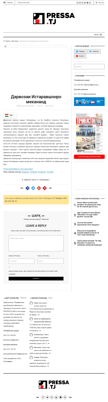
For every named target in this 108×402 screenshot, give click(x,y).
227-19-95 (78, 94)
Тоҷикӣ (19, 3)
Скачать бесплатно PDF (89, 157)
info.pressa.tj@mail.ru (11, 340)
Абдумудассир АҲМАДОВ (26, 106)
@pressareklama (90, 94)
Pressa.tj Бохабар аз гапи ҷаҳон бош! (18, 169)
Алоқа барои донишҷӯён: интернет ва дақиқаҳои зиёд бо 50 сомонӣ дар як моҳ (89, 205)
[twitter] (80, 3)
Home (7, 41)
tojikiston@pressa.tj (91, 85)
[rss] (90, 3)
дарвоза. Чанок (30, 180)
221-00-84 (78, 85)
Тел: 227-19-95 (9, 349)
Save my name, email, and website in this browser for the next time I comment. (33, 272)
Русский (26, 3)
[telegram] (87, 3)
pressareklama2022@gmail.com (15, 354)
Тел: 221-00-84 (9, 335)
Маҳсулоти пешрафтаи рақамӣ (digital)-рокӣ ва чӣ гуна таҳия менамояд (88, 233)
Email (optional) (43, 256)
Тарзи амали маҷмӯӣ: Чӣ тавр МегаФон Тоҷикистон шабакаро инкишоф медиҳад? (89, 243)
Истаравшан (44, 180)
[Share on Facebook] (27, 188)
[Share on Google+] (39, 188)
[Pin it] (44, 188)
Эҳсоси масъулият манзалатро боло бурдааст (88, 224)
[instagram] (82, 3)
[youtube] (85, 3)
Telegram (58, 198)
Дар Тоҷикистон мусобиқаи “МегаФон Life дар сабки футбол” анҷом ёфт (88, 215)
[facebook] (77, 3)
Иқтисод (14, 41)
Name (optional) (14, 256)
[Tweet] (33, 188)
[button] (98, 34)
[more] (39, 315)
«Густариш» (7, 361)
